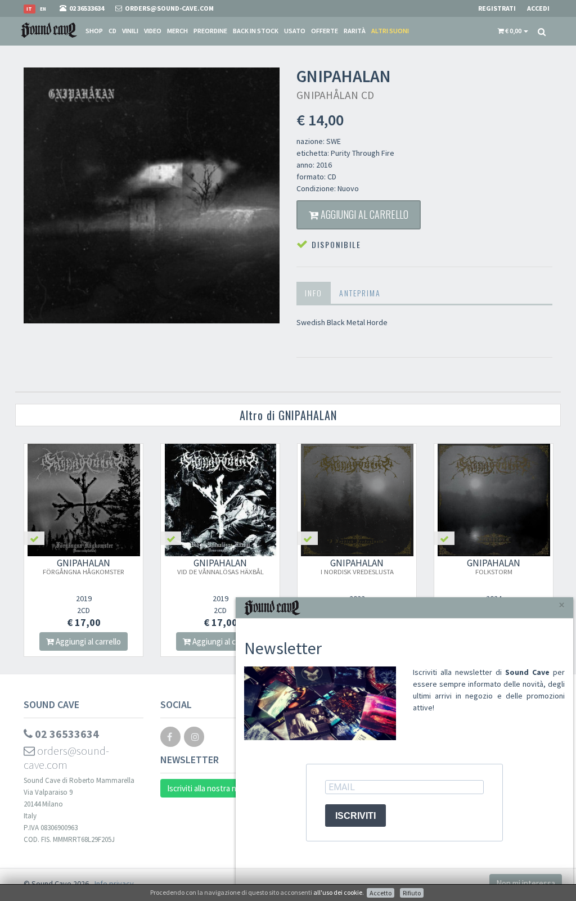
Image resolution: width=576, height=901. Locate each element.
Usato (294, 30)
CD (112, 30)
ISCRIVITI (355, 816)
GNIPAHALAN (83, 566)
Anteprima (360, 293)
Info (313, 293)
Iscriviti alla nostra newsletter (219, 788)
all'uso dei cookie (337, 892)
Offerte (324, 30)
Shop (94, 30)
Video (152, 30)
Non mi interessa (525, 883)
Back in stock (255, 30)
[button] (513, 31)
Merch (177, 30)
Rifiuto (412, 893)
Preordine (210, 30)
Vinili (130, 30)
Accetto (381, 893)
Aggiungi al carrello (363, 214)
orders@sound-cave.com (66, 758)
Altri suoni (390, 30)
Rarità (355, 30)
